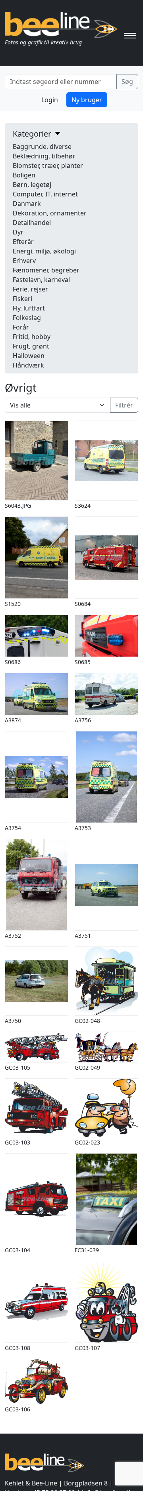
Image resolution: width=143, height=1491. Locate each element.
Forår (21, 327)
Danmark (27, 203)
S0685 (83, 662)
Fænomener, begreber (46, 270)
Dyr (18, 232)
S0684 (83, 603)
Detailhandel (32, 222)
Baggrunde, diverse (42, 146)
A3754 (13, 828)
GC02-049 (87, 1067)
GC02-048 (87, 1020)
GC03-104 (17, 1250)
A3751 (83, 935)
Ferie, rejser (30, 289)
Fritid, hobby (31, 336)
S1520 (13, 603)
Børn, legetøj (32, 184)
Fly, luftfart (29, 308)
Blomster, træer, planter (48, 165)
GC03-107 (87, 1348)
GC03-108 (17, 1348)
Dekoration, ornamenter (50, 213)
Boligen (24, 175)
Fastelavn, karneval (41, 279)
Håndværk (28, 365)
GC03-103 (17, 1142)
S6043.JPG (18, 505)
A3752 (13, 935)
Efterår (23, 241)
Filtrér (124, 405)
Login (49, 99)
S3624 (83, 505)
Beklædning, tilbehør (44, 156)
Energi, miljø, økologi (44, 251)
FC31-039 (87, 1250)
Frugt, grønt (31, 346)
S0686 (13, 662)
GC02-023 (87, 1142)
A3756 (83, 720)
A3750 (13, 1020)
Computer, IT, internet (45, 194)
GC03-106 (17, 1409)
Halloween (28, 355)
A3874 (13, 720)
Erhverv (24, 260)
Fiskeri (22, 298)
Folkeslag (27, 317)
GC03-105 (17, 1067)
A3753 (83, 828)
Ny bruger (87, 99)
